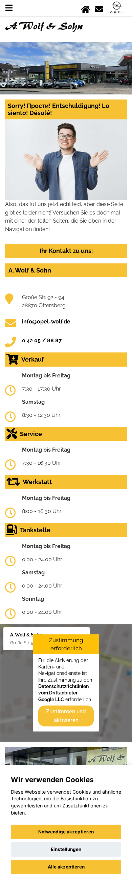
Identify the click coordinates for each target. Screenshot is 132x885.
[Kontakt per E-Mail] (99, 8)
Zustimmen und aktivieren (66, 715)
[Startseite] (85, 8)
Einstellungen (66, 849)
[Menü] (9, 7)
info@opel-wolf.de (46, 321)
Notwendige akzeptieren (66, 831)
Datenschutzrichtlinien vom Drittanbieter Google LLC (63, 693)
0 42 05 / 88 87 (42, 340)
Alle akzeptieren (66, 866)
